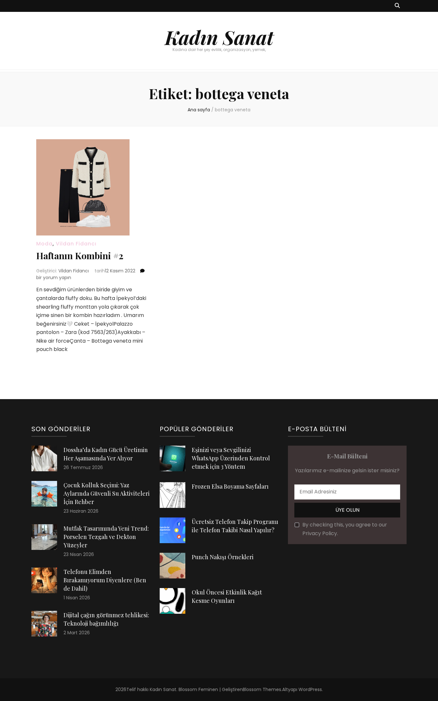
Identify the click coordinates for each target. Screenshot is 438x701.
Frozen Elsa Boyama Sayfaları (230, 486)
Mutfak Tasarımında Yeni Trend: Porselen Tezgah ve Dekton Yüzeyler (106, 537)
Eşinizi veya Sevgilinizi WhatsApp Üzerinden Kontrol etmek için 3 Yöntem (231, 458)
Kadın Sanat (219, 37)
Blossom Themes (262, 689)
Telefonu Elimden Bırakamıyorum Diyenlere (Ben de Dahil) (104, 580)
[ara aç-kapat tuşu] (397, 6)
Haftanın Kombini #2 (79, 255)
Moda (44, 243)
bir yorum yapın (53, 277)
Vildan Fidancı (76, 243)
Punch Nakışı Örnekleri (223, 557)
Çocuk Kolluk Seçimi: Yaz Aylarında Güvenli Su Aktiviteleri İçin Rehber (106, 493)
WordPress (310, 689)
